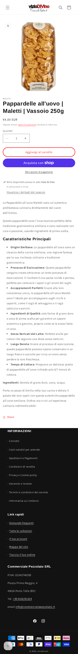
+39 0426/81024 (22, 599)
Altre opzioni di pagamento (39, 171)
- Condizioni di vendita (21, 466)
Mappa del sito (18, 546)
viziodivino (42, 651)
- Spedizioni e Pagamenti (22, 458)
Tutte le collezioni (20, 531)
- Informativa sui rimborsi (23, 500)
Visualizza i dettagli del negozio (26, 192)
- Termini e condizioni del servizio (28, 492)
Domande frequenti (21, 523)
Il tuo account (18, 539)
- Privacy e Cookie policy (22, 475)
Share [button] (10, 417)
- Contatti (13, 441)
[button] (7, 7)
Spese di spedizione (27, 124)
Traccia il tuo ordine (22, 554)
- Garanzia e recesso (20, 483)
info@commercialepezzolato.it (35, 607)
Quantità (7, 130)
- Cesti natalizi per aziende (24, 449)
